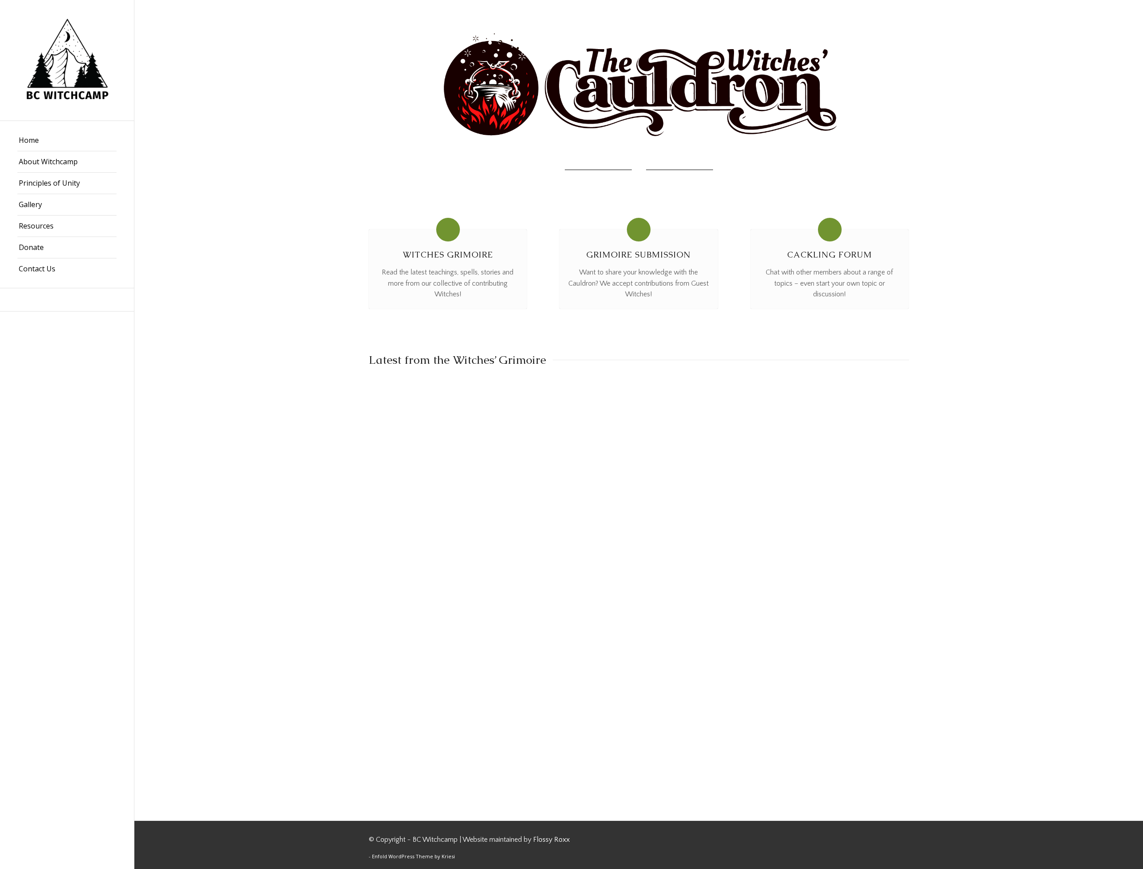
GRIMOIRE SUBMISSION (638, 254)
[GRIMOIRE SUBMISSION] (639, 229)
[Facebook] (67, 299)
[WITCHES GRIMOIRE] (448, 229)
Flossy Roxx (551, 840)
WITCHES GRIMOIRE (448, 254)
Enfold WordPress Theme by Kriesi (413, 856)
